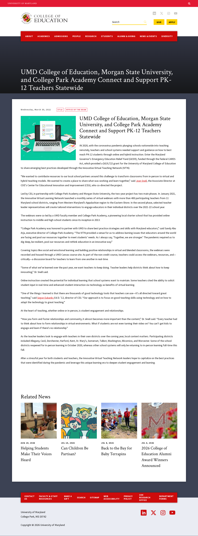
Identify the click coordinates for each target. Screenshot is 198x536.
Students (107, 36)
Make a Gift (68, 497)
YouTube (175, 13)
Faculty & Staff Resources (48, 497)
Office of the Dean (76, 110)
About (29, 36)
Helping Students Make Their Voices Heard (36, 454)
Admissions (61, 36)
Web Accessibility (111, 497)
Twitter (161, 13)
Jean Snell (141, 180)
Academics (44, 36)
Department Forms (166, 497)
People (76, 36)
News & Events (148, 36)
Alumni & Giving (126, 36)
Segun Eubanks (45, 297)
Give (159, 22)
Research (90, 36)
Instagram (168, 13)
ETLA (60, 110)
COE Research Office (144, 497)
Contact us (29, 497)
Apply (172, 22)
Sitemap (94, 497)
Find (145, 22)
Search (115, 19)
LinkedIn (154, 13)
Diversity (167, 36)
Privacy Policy (128, 497)
